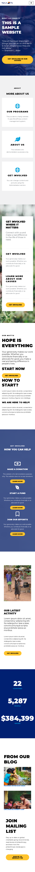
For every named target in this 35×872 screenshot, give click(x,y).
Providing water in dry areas (14, 786)
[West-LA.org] (7, 2)
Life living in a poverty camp (14, 809)
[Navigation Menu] (31, 3)
